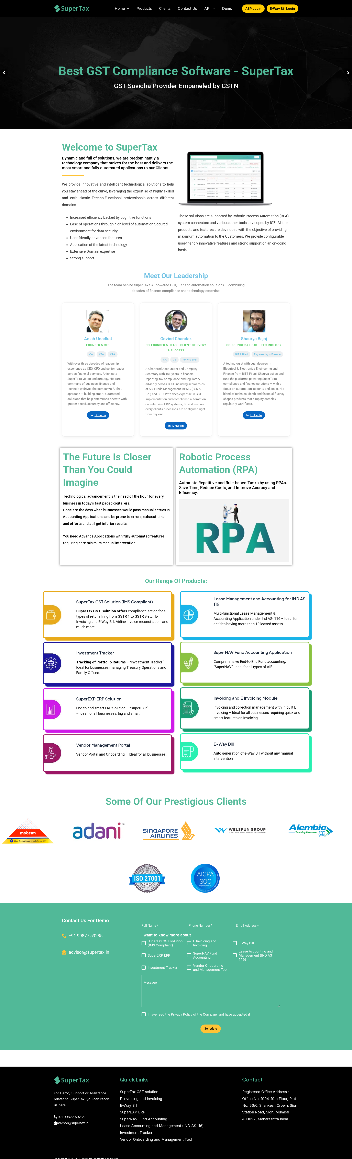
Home (120, 8)
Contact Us (187, 8)
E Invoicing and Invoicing (141, 1099)
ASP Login (253, 9)
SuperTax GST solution (139, 1092)
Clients (164, 8)
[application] (127, 8)
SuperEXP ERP (132, 1112)
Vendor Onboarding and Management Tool (156, 1139)
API (207, 8)
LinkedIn (100, 415)
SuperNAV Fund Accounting (143, 1119)
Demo (227, 8)
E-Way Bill (128, 1105)
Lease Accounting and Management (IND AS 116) (162, 1126)
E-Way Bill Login (282, 9)
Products (144, 8)
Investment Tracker (136, 1133)
